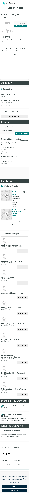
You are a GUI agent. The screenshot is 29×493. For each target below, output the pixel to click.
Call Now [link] (15, 55)
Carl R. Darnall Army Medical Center (16, 212)
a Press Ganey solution (11, 447)
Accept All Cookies (14, 490)
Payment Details (14, 116)
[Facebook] (3, 453)
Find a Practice (6, 464)
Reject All (14, 486)
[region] (14, 482)
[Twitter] (9, 453)
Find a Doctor (17, 464)
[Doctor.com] (8, 3)
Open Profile (22, 251)
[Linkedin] (6, 453)
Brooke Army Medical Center (16, 193)
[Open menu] (25, 3)
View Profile (24, 191)
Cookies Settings (14, 482)
